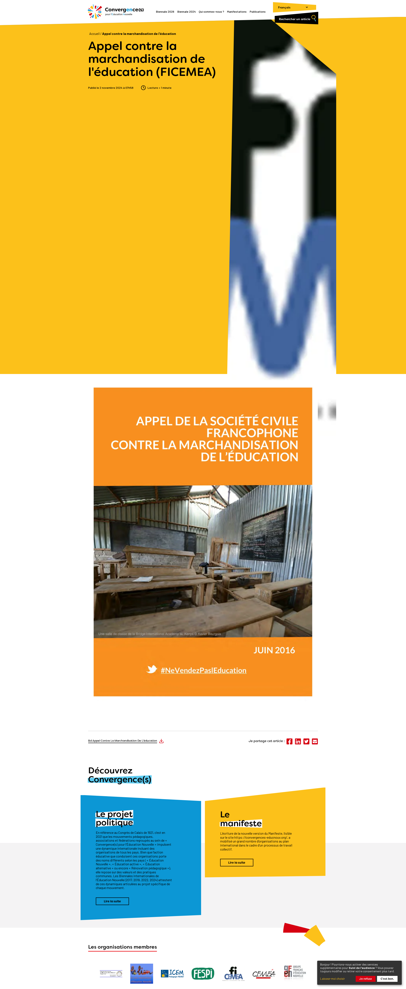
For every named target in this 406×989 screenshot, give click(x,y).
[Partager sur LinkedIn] (298, 743)
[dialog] (359, 973)
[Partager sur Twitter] (306, 743)
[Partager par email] (315, 743)
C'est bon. (387, 979)
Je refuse (365, 979)
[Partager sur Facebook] (290, 743)
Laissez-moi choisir (332, 978)
